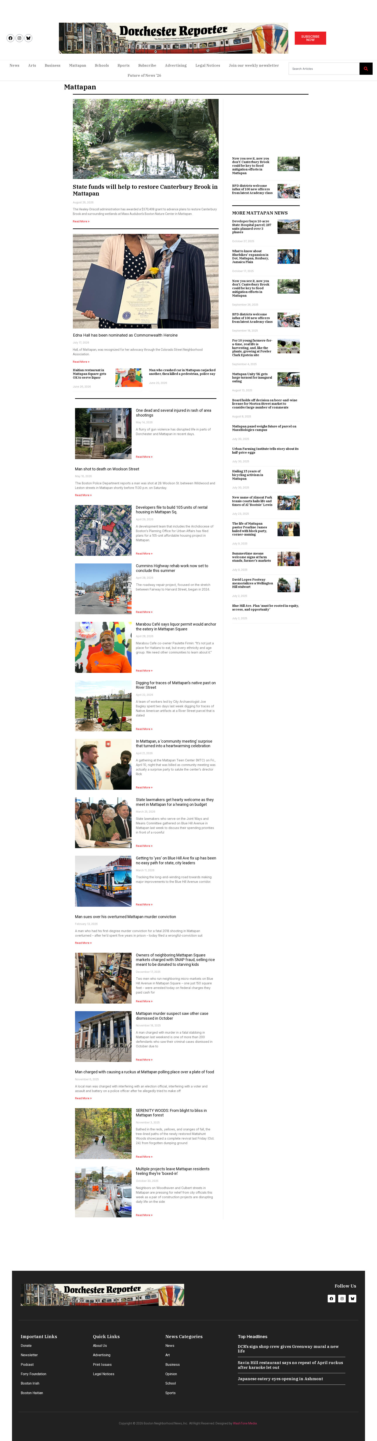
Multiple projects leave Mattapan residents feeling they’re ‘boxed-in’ (173, 1171)
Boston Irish (30, 1383)
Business (52, 65)
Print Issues (102, 1365)
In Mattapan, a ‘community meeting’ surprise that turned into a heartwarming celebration (174, 743)
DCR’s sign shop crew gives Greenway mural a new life (288, 1349)
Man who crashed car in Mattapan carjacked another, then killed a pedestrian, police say (182, 372)
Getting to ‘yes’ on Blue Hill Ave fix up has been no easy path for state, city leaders (176, 860)
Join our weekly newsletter (254, 65)
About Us (100, 1346)
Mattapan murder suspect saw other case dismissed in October (172, 1016)
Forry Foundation (33, 1374)
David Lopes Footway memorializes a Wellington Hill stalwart (252, 583)
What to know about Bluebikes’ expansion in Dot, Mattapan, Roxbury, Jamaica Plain (250, 256)
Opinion (171, 1374)
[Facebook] (10, 38)
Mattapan (77, 65)
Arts (32, 65)
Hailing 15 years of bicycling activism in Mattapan (247, 475)
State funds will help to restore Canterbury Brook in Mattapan (145, 190)
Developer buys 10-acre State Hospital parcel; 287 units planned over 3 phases (251, 226)
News (14, 65)
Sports (124, 65)
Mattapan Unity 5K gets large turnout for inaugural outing (252, 377)
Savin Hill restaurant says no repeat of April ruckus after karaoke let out (290, 1365)
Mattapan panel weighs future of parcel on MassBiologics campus (264, 428)
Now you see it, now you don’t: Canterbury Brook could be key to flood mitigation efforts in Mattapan (250, 166)
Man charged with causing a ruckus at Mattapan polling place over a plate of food (144, 1072)
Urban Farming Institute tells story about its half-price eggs (265, 450)
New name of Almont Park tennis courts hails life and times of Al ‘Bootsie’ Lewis (252, 501)
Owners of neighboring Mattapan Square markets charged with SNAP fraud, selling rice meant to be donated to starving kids (175, 960)
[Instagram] (19, 38)
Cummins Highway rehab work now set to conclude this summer (172, 568)
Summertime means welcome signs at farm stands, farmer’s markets (251, 557)
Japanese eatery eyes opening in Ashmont (280, 1378)
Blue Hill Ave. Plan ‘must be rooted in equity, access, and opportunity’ (265, 607)
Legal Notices (207, 65)
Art (167, 1355)
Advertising (176, 65)
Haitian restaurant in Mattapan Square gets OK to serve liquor (89, 373)
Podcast (27, 1365)
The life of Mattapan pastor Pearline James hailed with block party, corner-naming (249, 529)
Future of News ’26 (144, 75)
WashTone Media (245, 1423)
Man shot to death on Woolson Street (107, 469)
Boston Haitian (32, 1393)
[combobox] (324, 69)
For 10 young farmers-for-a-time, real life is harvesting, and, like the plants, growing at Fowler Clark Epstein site (252, 348)
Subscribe (147, 65)
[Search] (366, 69)
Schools (102, 65)
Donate (26, 1346)
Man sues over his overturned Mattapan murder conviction (125, 916)
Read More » (81, 221)
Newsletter (29, 1355)
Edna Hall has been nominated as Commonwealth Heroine (125, 335)
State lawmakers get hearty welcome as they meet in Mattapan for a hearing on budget (175, 802)
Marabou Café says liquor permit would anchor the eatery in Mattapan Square (176, 626)
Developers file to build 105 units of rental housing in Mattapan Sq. (171, 509)
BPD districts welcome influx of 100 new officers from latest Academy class (252, 189)
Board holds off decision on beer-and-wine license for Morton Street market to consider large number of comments (264, 404)
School (170, 1383)
